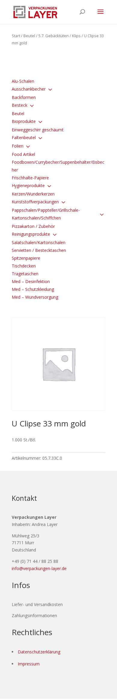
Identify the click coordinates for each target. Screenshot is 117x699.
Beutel (29, 35)
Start (16, 35)
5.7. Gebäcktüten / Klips (59, 35)
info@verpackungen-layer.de (39, 568)
